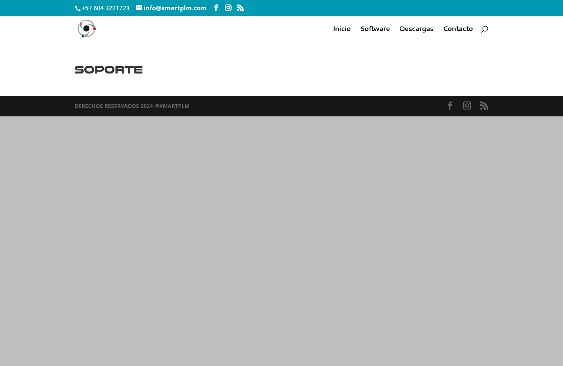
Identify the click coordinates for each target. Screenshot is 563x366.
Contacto (458, 29)
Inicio (342, 29)
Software (375, 29)
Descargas (417, 29)
